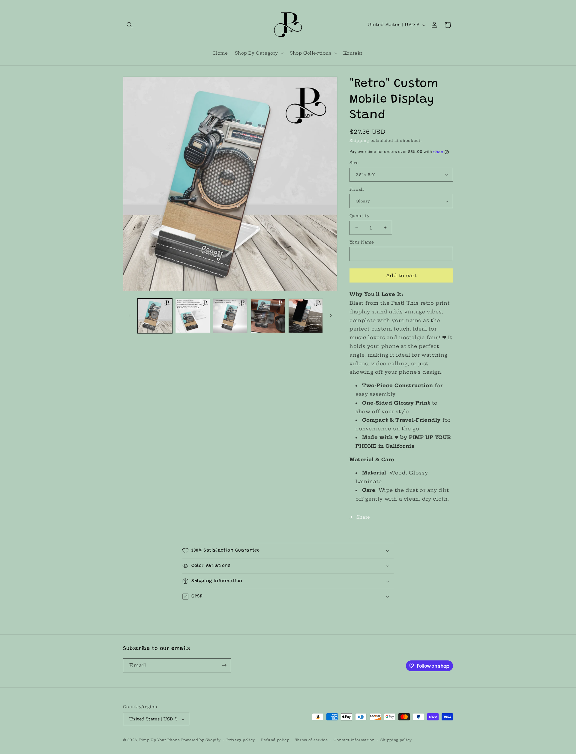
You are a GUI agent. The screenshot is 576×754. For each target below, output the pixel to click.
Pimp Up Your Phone (159, 740)
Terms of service (311, 740)
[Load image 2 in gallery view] (192, 315)
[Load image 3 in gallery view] (230, 315)
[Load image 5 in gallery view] (305, 315)
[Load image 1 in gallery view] (155, 315)
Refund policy (275, 740)
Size (354, 162)
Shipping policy (396, 740)
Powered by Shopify (201, 740)
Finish (357, 189)
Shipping (359, 140)
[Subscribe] (224, 665)
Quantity (359, 215)
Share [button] (363, 517)
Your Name (362, 242)
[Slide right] (331, 315)
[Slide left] (129, 315)
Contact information (354, 740)
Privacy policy (240, 740)
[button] (129, 24)
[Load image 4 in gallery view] (267, 315)
